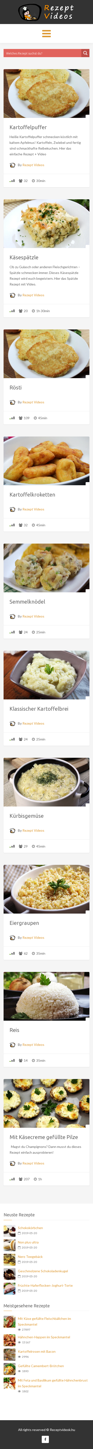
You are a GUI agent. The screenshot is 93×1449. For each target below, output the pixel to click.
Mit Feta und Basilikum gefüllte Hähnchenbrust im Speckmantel (53, 1383)
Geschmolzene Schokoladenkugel (43, 1271)
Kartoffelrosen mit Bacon (37, 1351)
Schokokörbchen (30, 1228)
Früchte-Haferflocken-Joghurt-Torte (45, 1285)
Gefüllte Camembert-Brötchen (41, 1366)
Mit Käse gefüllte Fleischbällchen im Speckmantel (44, 1321)
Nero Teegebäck (30, 1257)
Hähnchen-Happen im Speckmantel (44, 1337)
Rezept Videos (33, 165)
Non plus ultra (28, 1242)
